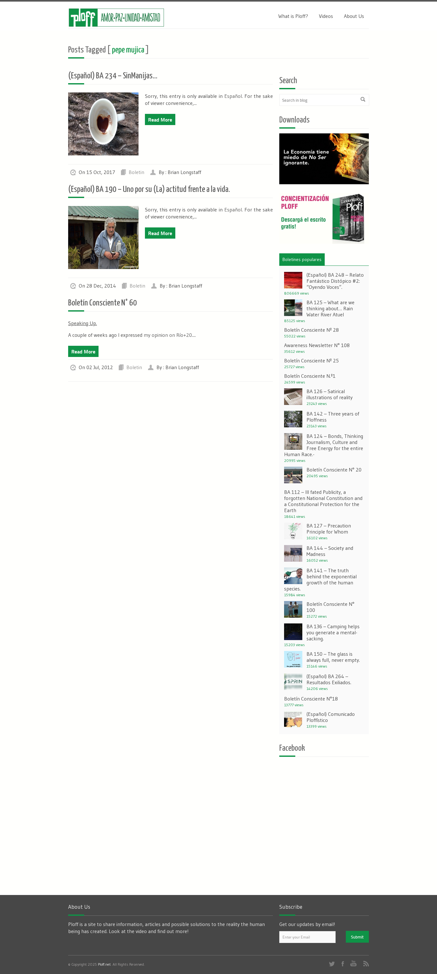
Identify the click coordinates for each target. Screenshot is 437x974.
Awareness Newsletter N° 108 (317, 345)
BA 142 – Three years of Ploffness (332, 416)
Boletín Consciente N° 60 (102, 303)
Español (233, 96)
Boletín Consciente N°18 (311, 698)
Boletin (136, 172)
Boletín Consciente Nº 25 (311, 360)
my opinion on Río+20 (168, 335)
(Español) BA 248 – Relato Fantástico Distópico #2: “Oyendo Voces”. (335, 281)
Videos (326, 16)
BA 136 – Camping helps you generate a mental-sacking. (333, 632)
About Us (354, 16)
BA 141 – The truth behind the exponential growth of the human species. (320, 579)
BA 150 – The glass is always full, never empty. (333, 657)
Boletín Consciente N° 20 (334, 469)
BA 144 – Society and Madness (329, 551)
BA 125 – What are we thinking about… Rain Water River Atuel (330, 308)
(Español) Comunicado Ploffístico (330, 717)
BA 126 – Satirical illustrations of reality (329, 394)
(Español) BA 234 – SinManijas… (112, 76)
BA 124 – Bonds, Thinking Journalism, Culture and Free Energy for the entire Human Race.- (323, 445)
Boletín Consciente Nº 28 (311, 330)
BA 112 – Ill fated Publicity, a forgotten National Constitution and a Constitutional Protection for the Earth (323, 501)
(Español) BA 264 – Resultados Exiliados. (328, 679)
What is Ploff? (293, 16)
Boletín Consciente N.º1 (310, 376)
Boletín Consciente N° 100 (330, 607)
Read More (160, 119)
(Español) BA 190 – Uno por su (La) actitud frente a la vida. (149, 189)
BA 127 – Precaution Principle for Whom (328, 528)
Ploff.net (104, 964)
